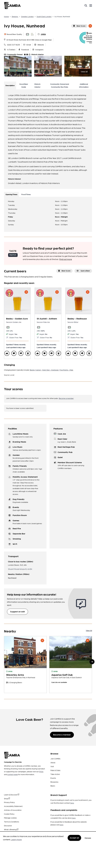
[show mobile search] (85, 5)
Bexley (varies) (36, 370)
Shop (6, 798)
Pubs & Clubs (55, 770)
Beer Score (81, 26)
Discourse (8, 825)
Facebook (25, 49)
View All (89, 630)
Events (53, 778)
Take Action (55, 774)
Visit (52, 766)
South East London (44, 16)
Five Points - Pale (66, 370)
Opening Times (11, 194)
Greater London (27, 16)
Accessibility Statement (13, 806)
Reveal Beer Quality (14, 34)
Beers (52, 786)
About (52, 762)
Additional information (83, 85)
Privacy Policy (9, 802)
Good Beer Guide (23, 85)
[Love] (13, 353)
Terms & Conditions (11, 822)
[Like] (6, 353)
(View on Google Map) (43, 40)
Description (10, 85)
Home (6, 16)
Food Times (26, 194)
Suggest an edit (17, 611)
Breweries (54, 782)
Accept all (74, 837)
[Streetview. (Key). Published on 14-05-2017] (25, 664)
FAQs (41, 771)
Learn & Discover (11, 795)
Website (41, 45)
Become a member (66, 398)
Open (43, 34)
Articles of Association (13, 810)
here (72, 803)
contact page (12, 774)
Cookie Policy (9, 814)
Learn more (16, 839)
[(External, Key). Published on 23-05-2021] (70, 664)
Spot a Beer (85, 271)
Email (28, 45)
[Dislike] (20, 353)
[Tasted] (27, 353)
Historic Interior (37, 85)
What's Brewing (10, 829)
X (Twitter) (11, 49)
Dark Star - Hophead (50, 370)
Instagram (39, 49)
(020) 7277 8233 (13, 45)
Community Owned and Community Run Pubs (59, 85)
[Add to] (90, 26)
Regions (15, 16)
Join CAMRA (55, 759)
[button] (92, 661)
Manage (88, 838)
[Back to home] (12, 5)
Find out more (65, 259)
